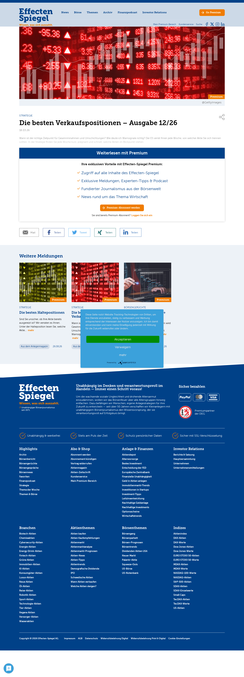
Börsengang (128, 533)
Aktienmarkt (77, 542)
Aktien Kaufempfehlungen (85, 538)
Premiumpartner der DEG (205, 412)
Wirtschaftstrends (132, 516)
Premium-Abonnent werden (123, 207)
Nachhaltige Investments (135, 507)
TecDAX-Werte (181, 603)
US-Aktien (179, 608)
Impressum (69, 638)
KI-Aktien (24, 568)
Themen (92, 12)
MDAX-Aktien (180, 564)
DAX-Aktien (179, 538)
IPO (73, 573)
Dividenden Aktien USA (134, 551)
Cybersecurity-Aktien (31, 542)
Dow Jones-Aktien (183, 546)
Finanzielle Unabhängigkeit (137, 476)
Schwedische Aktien (82, 577)
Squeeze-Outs (130, 564)
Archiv (107, 12)
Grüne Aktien (26, 560)
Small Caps (179, 595)
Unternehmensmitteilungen (188, 467)
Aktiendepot (129, 454)
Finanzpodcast (127, 12)
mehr (31, 330)
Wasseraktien (26, 621)
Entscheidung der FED (134, 467)
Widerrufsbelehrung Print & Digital (148, 638)
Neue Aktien (26, 581)
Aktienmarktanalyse (81, 546)
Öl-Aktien (24, 586)
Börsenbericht (27, 459)
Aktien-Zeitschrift (80, 472)
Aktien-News (78, 555)
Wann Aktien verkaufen (83, 581)
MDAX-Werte (180, 568)
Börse (77, 12)
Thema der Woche (29, 489)
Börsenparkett (130, 538)
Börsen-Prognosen (132, 542)
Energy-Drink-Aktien (30, 551)
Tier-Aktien (25, 608)
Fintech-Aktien (27, 555)
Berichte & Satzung (183, 454)
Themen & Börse (28, 494)
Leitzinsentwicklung (133, 498)
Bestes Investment (132, 463)
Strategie (24, 485)
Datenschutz (91, 638)
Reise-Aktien (26, 590)
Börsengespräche (29, 467)
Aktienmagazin (79, 467)
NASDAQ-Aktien (182, 577)
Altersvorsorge (130, 459)
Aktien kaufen (78, 533)
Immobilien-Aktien (29, 564)
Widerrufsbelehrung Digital (114, 638)
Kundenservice (79, 476)
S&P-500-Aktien (182, 581)
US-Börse (127, 568)
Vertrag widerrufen (81, 463)
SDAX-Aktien (180, 586)
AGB (80, 638)
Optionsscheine (130, 511)
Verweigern (123, 347)
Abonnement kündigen (83, 459)
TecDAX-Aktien (181, 599)
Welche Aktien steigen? (83, 586)
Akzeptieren (122, 339)
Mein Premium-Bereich (84, 481)
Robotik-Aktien (27, 595)
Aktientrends (78, 564)
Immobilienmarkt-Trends (136, 485)
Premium (213, 12)
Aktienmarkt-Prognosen (84, 551)
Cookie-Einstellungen (179, 638)
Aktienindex (180, 533)
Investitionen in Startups (135, 489)
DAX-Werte (179, 542)
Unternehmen (181, 463)
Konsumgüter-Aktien (30, 573)
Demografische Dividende (85, 568)
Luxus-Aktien (26, 577)
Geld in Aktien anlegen (134, 481)
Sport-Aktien (26, 599)
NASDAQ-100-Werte (184, 573)
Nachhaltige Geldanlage (135, 502)
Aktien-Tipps (78, 560)
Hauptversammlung (184, 459)
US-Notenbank (130, 573)
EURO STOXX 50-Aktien (186, 555)
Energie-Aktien (27, 546)
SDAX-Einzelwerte (183, 590)
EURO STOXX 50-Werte (186, 560)
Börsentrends (129, 546)
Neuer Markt (129, 555)
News (65, 12)
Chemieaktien (27, 538)
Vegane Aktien (27, 612)
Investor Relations (154, 12)
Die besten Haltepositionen (42, 313)
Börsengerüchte (28, 463)
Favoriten (24, 476)
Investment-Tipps (131, 494)
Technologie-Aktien (30, 603)
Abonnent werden (81, 454)
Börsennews (26, 472)
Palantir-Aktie (129, 560)
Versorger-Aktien (28, 616)
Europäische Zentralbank (136, 472)
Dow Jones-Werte (183, 551)
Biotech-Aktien (27, 533)
